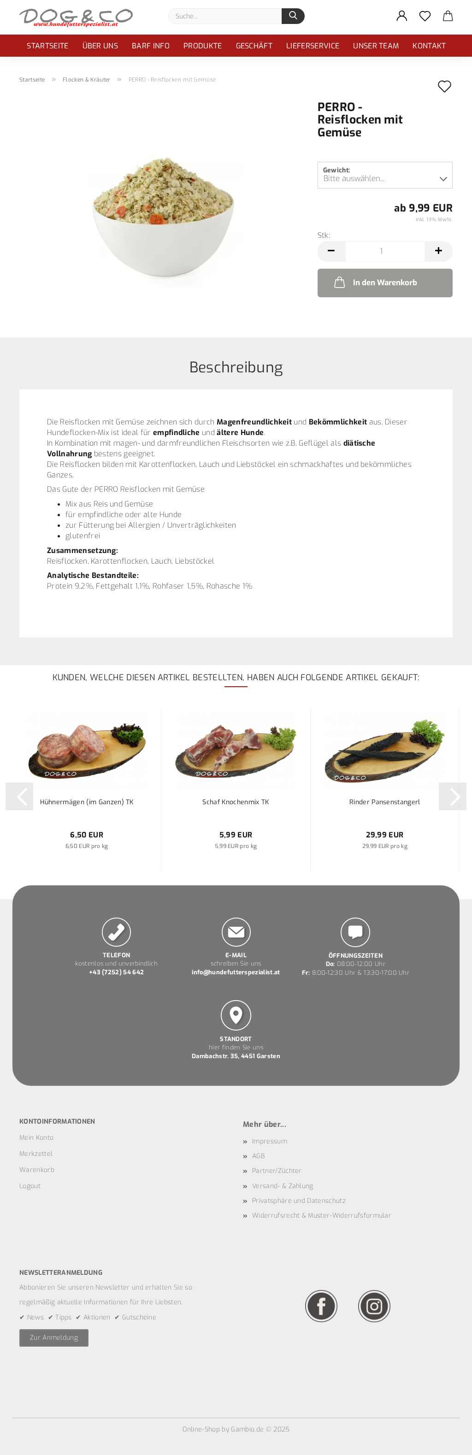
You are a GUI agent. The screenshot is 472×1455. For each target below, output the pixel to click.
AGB (258, 1156)
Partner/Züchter (277, 1170)
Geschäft (254, 46)
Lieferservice (312, 46)
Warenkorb (36, 1170)
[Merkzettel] (425, 16)
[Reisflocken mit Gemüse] (161, 206)
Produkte (202, 46)
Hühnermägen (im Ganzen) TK (87, 802)
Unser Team (376, 46)
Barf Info (151, 46)
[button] (401, 16)
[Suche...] (293, 16)
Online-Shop (201, 1429)
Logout (30, 1186)
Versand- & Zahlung (282, 1186)
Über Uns (100, 46)
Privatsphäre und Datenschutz (299, 1200)
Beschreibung (236, 367)
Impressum (269, 1141)
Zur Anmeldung (54, 1337)
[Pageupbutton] (446, 1441)
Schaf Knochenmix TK (235, 802)
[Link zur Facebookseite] (321, 1305)
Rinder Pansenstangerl (384, 802)
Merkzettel (36, 1153)
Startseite (47, 46)
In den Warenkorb (385, 282)
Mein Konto (36, 1137)
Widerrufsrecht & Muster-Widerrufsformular (321, 1215)
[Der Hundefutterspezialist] (79, 17)
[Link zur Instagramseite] (374, 1305)
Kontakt (429, 46)
